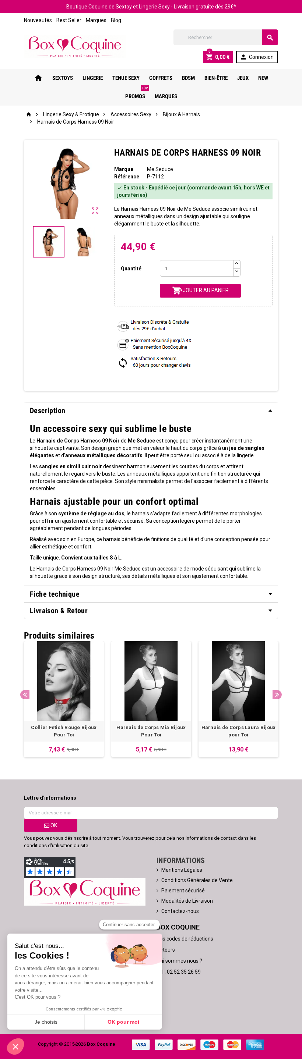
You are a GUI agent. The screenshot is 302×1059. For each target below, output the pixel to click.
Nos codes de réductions (185, 939)
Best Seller (68, 20)
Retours (166, 950)
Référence (126, 177)
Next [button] (277, 694)
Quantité (131, 268)
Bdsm (188, 78)
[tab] (151, 410)
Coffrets (160, 78)
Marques (96, 20)
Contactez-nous (180, 911)
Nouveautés (38, 20)
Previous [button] (24, 694)
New (263, 78)
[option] (64, 699)
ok (53, 825)
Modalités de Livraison (187, 901)
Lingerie (92, 78)
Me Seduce (160, 169)
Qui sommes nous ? (179, 961)
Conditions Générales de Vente (197, 880)
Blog (116, 20)
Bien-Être (216, 78)
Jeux (243, 78)
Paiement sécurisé (183, 890)
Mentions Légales (181, 870)
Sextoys (62, 78)
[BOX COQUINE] (75, 46)
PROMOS (136, 93)
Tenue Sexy (126, 78)
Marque (123, 169)
